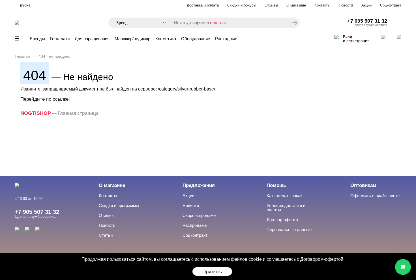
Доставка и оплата (203, 5)
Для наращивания (92, 38)
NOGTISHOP (35, 113)
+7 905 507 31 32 (367, 21)
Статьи (106, 235)
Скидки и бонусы (241, 5)
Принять (212, 271)
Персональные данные (289, 229)
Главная (22, 56)
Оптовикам (363, 185)
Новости (346, 5)
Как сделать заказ (284, 195)
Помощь (276, 185)
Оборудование (195, 38)
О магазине (296, 5)
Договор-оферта (282, 219)
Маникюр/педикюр (132, 38)
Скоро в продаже (199, 215)
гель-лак (218, 22)
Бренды (37, 38)
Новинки (191, 205)
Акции (366, 5)
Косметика (165, 38)
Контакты (322, 5)
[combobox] (138, 22)
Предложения (199, 185)
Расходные (226, 38)
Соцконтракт (390, 5)
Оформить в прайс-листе (375, 195)
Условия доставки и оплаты (286, 207)
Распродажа (195, 225)
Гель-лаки (60, 38)
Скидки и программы (119, 205)
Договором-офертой (321, 259)
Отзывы (271, 5)
